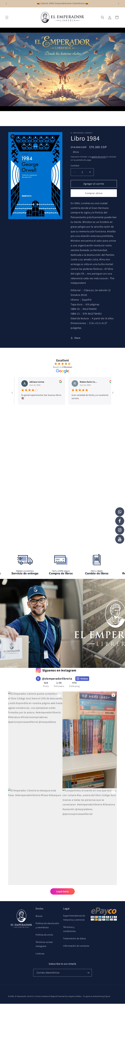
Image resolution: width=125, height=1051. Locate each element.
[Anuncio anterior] (6, 3)
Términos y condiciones (69, 929)
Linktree (40, 953)
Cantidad (75, 165)
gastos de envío (99, 156)
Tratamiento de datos (74, 938)
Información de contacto (76, 945)
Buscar (39, 915)
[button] (6, 17)
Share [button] (77, 337)
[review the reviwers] (46, 382)
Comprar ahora (94, 193)
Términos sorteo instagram (44, 944)
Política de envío (44, 934)
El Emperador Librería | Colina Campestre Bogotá (36, 996)
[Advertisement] (62, 446)
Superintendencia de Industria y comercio (74, 917)
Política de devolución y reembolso (47, 925)
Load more (62, 891)
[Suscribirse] (88, 973)
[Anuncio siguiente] (118, 3)
